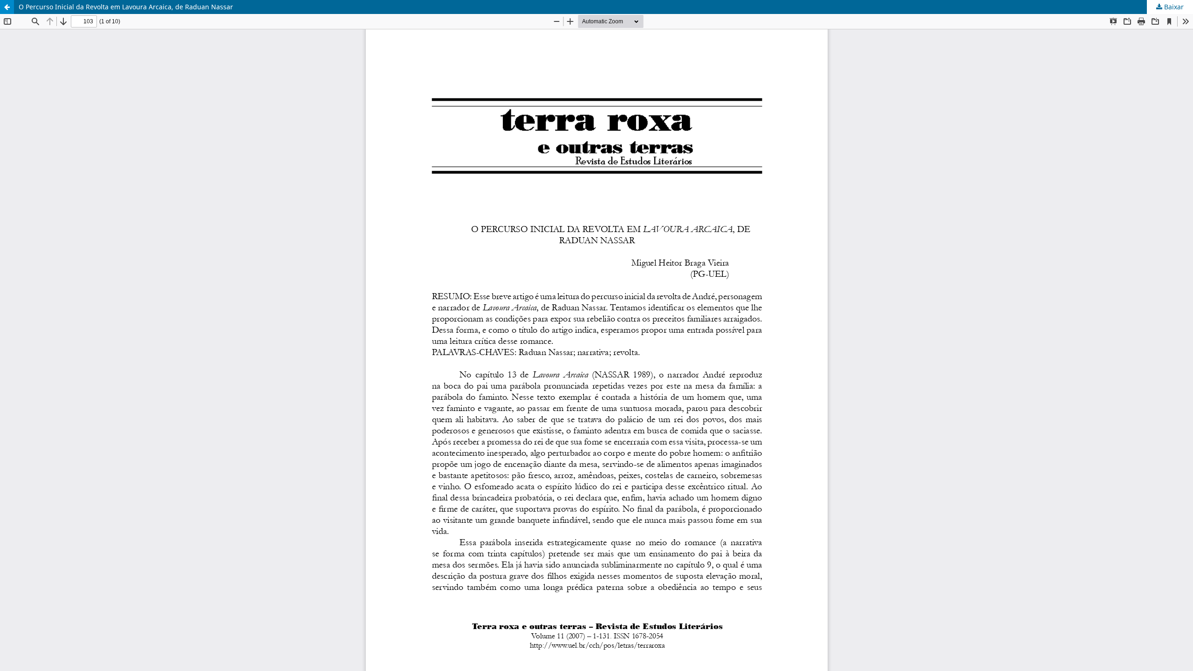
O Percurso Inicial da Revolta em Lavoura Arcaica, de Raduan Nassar (126, 6)
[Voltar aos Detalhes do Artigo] (7, 7)
